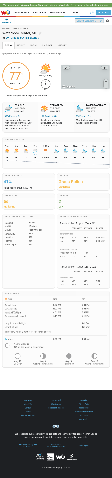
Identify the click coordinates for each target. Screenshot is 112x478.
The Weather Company (40, 457)
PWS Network (56, 400)
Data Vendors (84, 419)
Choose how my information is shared (56, 446)
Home (5, 12)
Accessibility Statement (84, 412)
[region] (85, 77)
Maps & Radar (39, 12)
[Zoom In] (106, 81)
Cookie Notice (84, 408)
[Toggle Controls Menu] (104, 68)
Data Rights (84, 446)
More (75, 12)
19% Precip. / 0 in (49, 116)
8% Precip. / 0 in (83, 116)
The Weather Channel (50, 456)
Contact (28, 408)
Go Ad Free (103, 12)
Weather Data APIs (28, 415)
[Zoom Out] (106, 86)
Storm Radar (72, 457)
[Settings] (107, 20)
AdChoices (84, 415)
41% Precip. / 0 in (13, 116)
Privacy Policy (84, 404)
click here (103, 5)
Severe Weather (57, 12)
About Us (28, 404)
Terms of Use (84, 400)
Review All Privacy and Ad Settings (28, 446)
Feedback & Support (56, 408)
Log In (91, 12)
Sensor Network (21, 12)
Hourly (21, 45)
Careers (28, 412)
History (62, 45)
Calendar (47, 45)
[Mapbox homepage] (68, 86)
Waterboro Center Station (22, 38)
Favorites (6, 22)
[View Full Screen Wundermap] (66, 68)
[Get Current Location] (101, 20)
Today (8, 45)
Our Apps (28, 400)
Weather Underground (60, 457)
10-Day (33, 45)
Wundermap (56, 404)
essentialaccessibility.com (56, 426)
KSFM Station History (73, 216)
